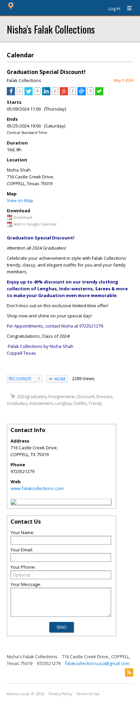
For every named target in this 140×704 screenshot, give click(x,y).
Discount (85, 396)
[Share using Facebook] (11, 94)
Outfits (79, 403)
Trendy (95, 403)
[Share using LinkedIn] (46, 94)
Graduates (17, 403)
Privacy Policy (60, 693)
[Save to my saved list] (99, 94)
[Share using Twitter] (28, 94)
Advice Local (18, 693)
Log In (114, 8)
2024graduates (31, 396)
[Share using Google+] (64, 94)
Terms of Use (88, 693)
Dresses (104, 396)
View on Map (20, 200)
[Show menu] (126, 8)
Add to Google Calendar (35, 224)
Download (23, 217)
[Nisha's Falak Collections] (13, 503)
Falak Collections (24, 80)
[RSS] (129, 672)
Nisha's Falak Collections (51, 29)
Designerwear (61, 396)
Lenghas (63, 403)
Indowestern (41, 403)
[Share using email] (81, 94)
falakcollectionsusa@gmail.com (97, 663)
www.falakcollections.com (37, 488)
